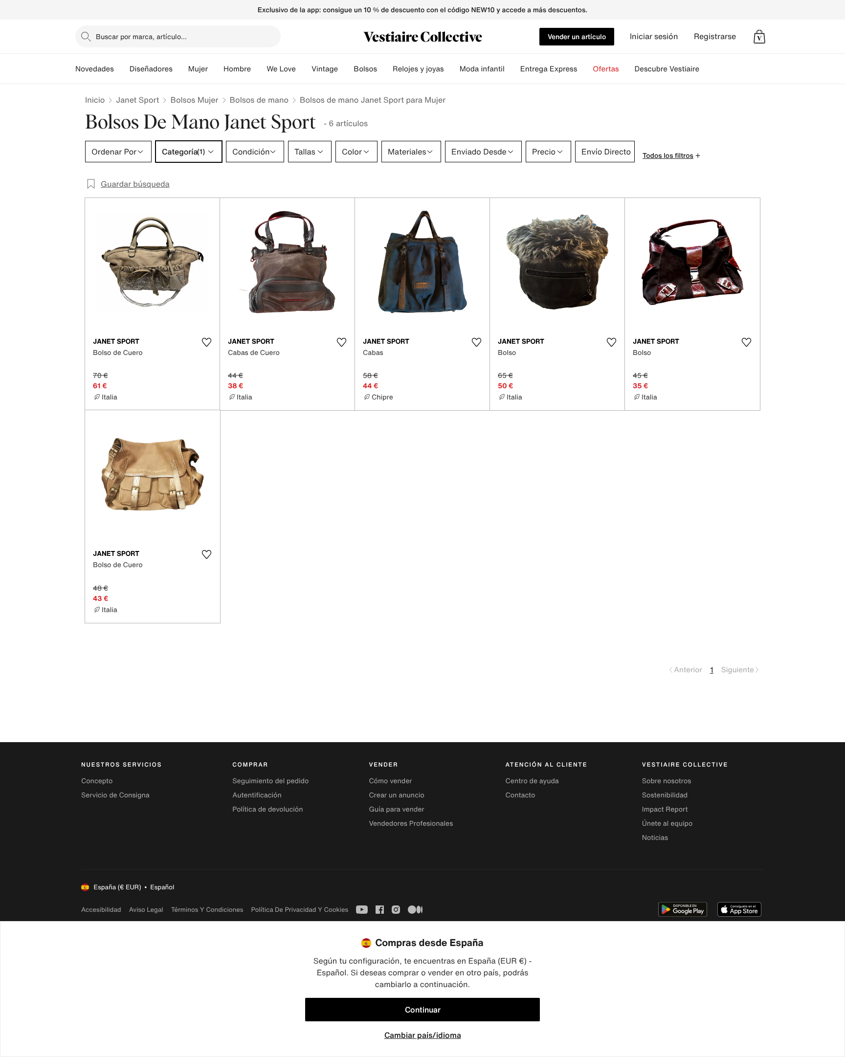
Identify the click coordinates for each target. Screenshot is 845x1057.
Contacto (520, 795)
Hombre (237, 69)
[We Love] (304, 69)
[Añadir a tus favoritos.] (206, 342)
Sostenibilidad (665, 795)
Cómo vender (390, 781)
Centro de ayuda (532, 781)
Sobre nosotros (666, 781)
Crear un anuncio (396, 795)
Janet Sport (137, 100)
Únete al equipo (667, 823)
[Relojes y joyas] (452, 69)
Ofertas (606, 69)
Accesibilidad (101, 909)
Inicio (95, 100)
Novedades (94, 69)
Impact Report (665, 809)
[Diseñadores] (180, 69)
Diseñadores (151, 69)
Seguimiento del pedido (270, 781)
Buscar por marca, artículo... (141, 36)
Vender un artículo (577, 36)
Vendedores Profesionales (411, 823)
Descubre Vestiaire (667, 69)
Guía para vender (396, 809)
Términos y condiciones (207, 909)
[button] (759, 37)
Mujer (198, 69)
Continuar (423, 1009)
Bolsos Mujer (194, 100)
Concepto (96, 781)
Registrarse (715, 36)
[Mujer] (216, 69)
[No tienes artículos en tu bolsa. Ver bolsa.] (759, 37)
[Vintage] (346, 69)
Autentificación (257, 795)
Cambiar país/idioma (422, 1035)
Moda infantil (482, 69)
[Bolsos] (385, 69)
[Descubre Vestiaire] (707, 69)
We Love (281, 69)
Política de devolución (267, 809)
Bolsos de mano (259, 100)
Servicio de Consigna (115, 795)
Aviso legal (146, 909)
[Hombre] (259, 69)
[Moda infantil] (512, 69)
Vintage (324, 69)
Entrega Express (549, 69)
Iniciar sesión (654, 36)
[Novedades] (122, 69)
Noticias (655, 838)
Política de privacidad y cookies (299, 909)
